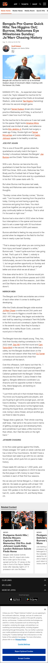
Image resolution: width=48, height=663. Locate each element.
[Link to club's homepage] (5, 3)
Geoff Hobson (16, 46)
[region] (24, 634)
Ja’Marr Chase (9, 310)
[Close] (45, 609)
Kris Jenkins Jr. (14, 129)
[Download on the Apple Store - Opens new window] (15, 599)
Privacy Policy (21, 639)
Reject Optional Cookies (24, 651)
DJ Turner (40, 353)
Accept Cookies (24, 658)
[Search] (40, 4)
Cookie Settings (24, 644)
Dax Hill (16, 344)
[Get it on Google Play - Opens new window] (32, 600)
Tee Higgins (28, 101)
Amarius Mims (32, 123)
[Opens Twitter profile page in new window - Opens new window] (12, 51)
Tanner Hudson (17, 109)
